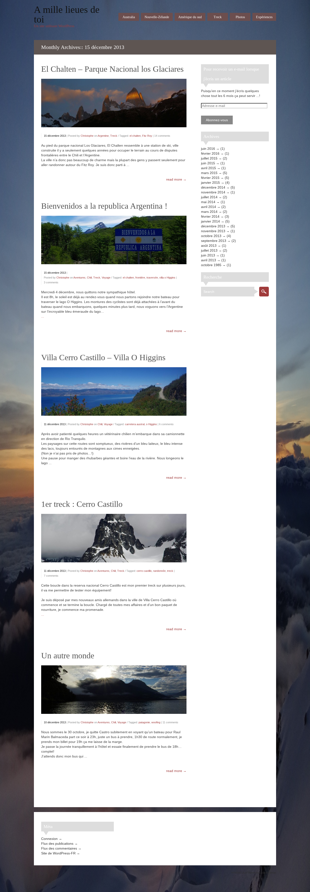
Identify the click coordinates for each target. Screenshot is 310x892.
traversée (152, 277)
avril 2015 (208, 168)
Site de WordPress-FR (58, 853)
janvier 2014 (210, 221)
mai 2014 (208, 202)
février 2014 (210, 216)
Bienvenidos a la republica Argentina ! (104, 205)
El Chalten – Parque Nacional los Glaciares (112, 68)
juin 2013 (208, 255)
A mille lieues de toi (67, 14)
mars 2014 (209, 212)
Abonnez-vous (217, 120)
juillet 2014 (209, 197)
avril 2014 (208, 207)
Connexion (49, 839)
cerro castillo (144, 570)
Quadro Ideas (268, 872)
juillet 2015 (209, 158)
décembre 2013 (213, 226)
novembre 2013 (213, 231)
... (42, 316)
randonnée (159, 570)
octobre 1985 (211, 265)
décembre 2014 (213, 187)
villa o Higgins (167, 277)
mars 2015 (209, 173)
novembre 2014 (213, 192)
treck (170, 570)
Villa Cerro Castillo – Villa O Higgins (103, 357)
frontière (140, 277)
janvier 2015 (210, 182)
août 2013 (209, 245)
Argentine (103, 135)
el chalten (135, 135)
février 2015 (210, 178)
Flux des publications (57, 843)
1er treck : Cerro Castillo (82, 504)
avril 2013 (208, 260)
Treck (113, 135)
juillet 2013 (209, 250)
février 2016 (210, 153)
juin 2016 (208, 149)
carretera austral (135, 424)
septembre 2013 (213, 241)
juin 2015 (208, 163)
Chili (89, 277)
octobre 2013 (211, 236)
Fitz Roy (147, 135)
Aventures (79, 277)
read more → (176, 179)
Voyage (106, 277)
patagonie (144, 722)
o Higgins (151, 424)
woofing (155, 722)
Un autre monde (67, 655)
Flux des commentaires (59, 848)
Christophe (87, 135)
